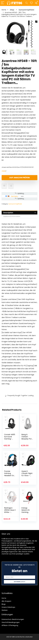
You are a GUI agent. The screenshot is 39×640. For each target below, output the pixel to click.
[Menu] (2, 3)
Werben (5, 610)
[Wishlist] (31, 3)
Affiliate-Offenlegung (10, 625)
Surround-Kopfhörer (26, 10)
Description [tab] (8, 213)
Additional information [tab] (11, 216)
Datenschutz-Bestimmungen (13, 619)
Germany (14, 196)
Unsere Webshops (8, 607)
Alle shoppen (6, 601)
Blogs (4, 604)
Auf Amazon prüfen (19, 177)
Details (4, 171)
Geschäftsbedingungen (11, 622)
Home (4, 10)
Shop (12, 10)
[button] (36, 22)
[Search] (26, 3)
